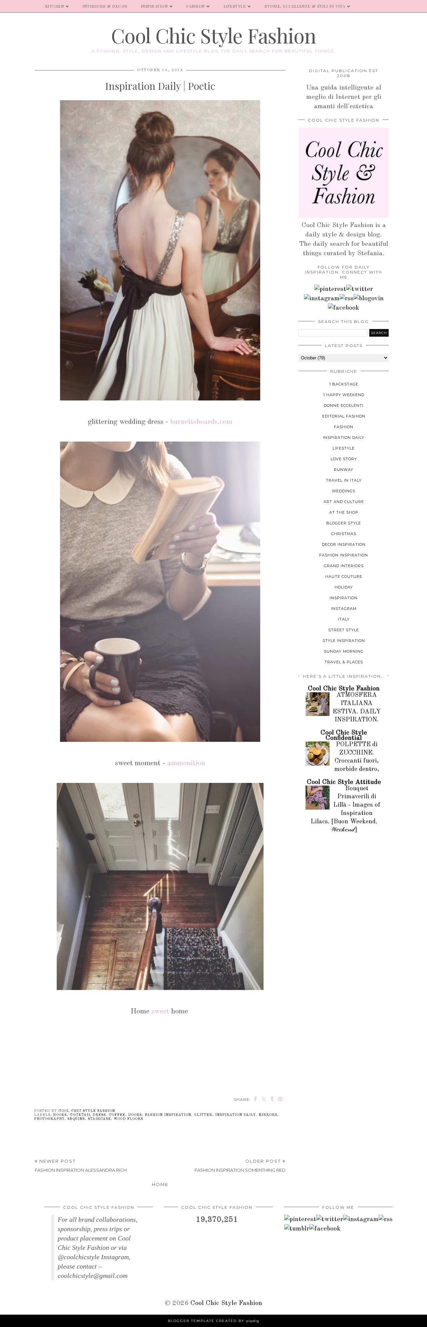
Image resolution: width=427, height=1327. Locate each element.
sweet (160, 1011)
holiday (344, 587)
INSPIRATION (154, 6)
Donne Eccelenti (344, 405)
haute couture (343, 576)
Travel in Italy (344, 480)
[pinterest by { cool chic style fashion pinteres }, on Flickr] (330, 289)
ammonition (186, 763)
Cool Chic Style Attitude (344, 782)
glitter (203, 1115)
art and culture (344, 501)
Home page (19, 6)
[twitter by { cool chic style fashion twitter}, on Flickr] (359, 289)
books (60, 1115)
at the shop (343, 512)
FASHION (195, 6)
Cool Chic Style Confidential (344, 735)
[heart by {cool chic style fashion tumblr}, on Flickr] (369, 298)
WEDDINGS (343, 491)
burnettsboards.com (201, 422)
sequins (76, 1119)
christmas (343, 533)
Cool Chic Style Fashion (213, 35)
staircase (99, 1119)
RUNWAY (343, 469)
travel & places (344, 662)
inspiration (344, 598)
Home (160, 1184)
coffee (117, 1115)
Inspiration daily (235, 1115)
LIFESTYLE (235, 6)
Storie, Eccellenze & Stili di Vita (305, 6)
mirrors (268, 1115)
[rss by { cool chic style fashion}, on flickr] (347, 298)
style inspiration (344, 640)
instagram (344, 608)
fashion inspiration (168, 1115)
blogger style (343, 523)
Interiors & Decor (105, 6)
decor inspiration (344, 544)
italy (344, 619)
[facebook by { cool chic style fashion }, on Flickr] (343, 308)
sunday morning (344, 651)
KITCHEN (54, 6)
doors (135, 1115)
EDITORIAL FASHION (343, 416)
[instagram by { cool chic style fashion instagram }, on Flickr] (322, 298)
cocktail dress (88, 1115)
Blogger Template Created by (213, 1321)
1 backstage (343, 384)
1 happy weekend (343, 394)
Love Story (344, 459)
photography (49, 1119)
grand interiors (344, 565)
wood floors (128, 1119)
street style (343, 630)
